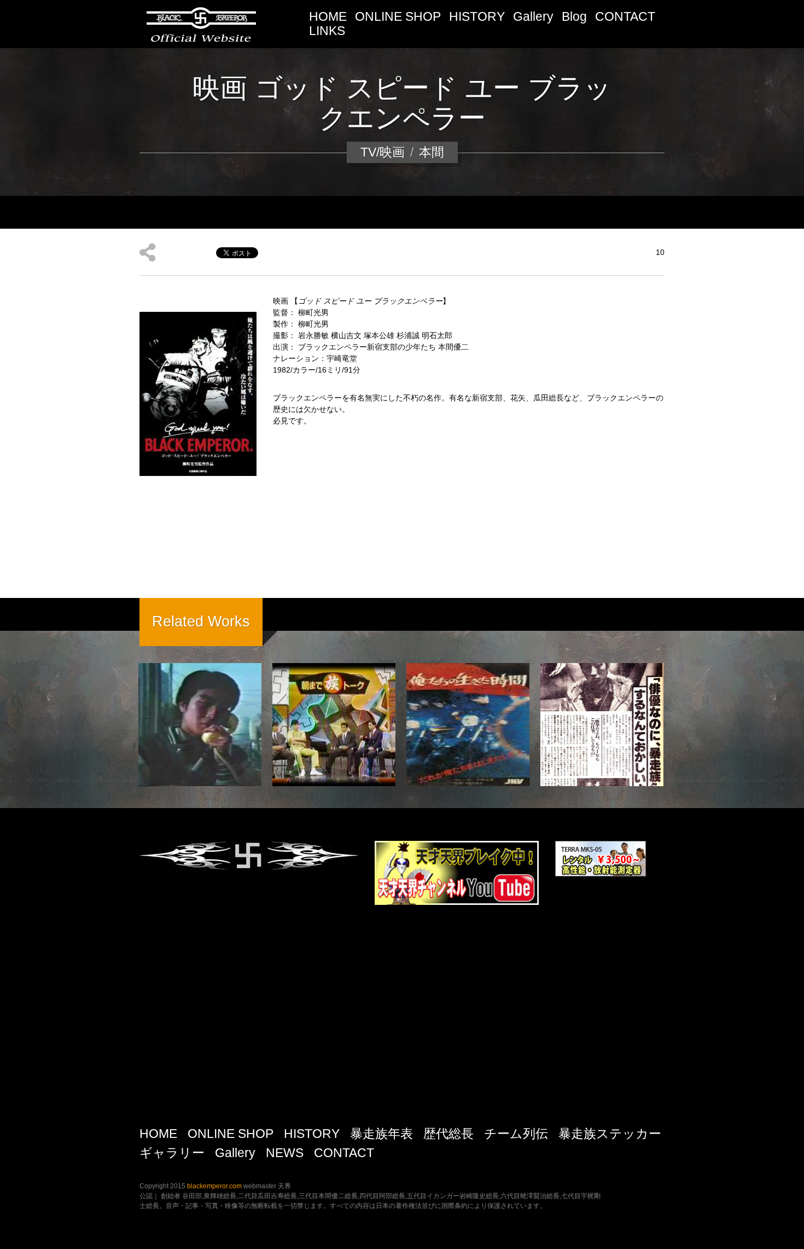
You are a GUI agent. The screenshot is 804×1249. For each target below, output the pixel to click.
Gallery (533, 16)
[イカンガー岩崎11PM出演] (333, 724)
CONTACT (625, 16)
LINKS (327, 31)
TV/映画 (382, 152)
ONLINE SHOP (398, 16)
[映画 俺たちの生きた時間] (467, 724)
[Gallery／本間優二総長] (199, 724)
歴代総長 (448, 1133)
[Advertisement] (402, 1019)
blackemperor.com (215, 1186)
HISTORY (477, 16)
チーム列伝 (516, 1133)
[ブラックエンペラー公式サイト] (201, 23)
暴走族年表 (381, 1133)
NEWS (285, 1153)
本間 (431, 152)
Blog (574, 16)
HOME (328, 16)
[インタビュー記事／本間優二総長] (601, 724)
